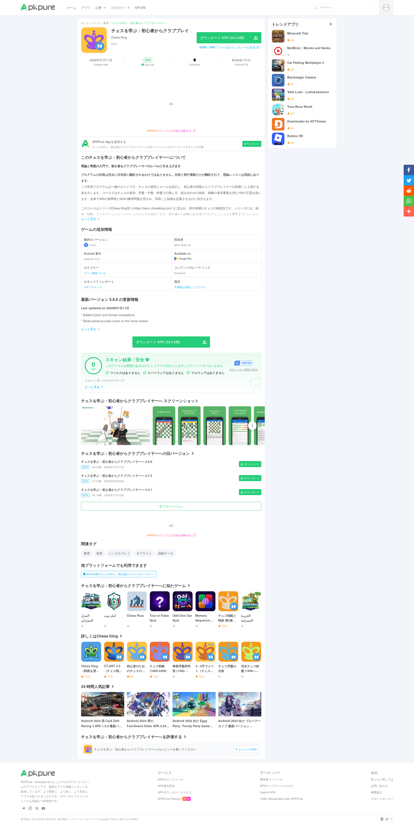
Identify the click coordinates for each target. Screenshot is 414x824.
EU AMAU (132, 819)
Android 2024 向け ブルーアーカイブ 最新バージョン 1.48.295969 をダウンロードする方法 (239, 723)
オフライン (144, 553)
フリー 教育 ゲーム (95, 273)
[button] (148, 62)
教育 (106, 23)
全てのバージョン (171, 506)
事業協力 (376, 792)
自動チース (165, 553)
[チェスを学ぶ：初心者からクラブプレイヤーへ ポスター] (164, 425)
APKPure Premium (170, 799)
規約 (121, 819)
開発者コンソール (271, 779)
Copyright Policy (107, 819)
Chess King (119, 37)
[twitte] (36, 808)
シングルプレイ (119, 553)
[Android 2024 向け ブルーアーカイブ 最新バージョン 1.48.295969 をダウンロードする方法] (239, 704)
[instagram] (30, 808)
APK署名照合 (166, 786)
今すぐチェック (93, 287)
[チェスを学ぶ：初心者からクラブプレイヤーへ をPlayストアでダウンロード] (183, 258)
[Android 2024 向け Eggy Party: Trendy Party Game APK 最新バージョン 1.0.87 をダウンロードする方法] (194, 704)
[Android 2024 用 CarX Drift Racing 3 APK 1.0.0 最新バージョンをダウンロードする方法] (102, 704)
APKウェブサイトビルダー (277, 786)
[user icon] (386, 7)
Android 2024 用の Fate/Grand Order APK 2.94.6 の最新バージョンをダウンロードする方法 (148, 723)
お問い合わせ (379, 786)
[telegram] (23, 808)
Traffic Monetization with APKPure (281, 799)
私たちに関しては (382, 779)
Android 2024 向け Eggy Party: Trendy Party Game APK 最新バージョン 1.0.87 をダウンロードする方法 (193, 723)
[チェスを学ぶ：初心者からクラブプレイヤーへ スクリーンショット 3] (240, 425)
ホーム (85, 23)
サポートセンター (382, 799)
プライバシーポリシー (83, 819)
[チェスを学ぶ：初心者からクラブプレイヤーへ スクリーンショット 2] (214, 425)
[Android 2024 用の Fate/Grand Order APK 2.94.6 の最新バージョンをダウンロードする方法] (148, 704)
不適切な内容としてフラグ (189, 287)
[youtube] (43, 808)
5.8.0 (93, 245)
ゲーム (96, 23)
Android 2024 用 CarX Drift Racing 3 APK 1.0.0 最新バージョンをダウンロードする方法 (102, 723)
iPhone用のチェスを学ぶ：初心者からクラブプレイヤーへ (120, 574)
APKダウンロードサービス (175, 792)
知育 (99, 553)
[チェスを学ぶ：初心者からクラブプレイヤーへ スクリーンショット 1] (189, 425)
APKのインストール (170, 779)
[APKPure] (38, 7)
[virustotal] (147, 360)
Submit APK (268, 792)
